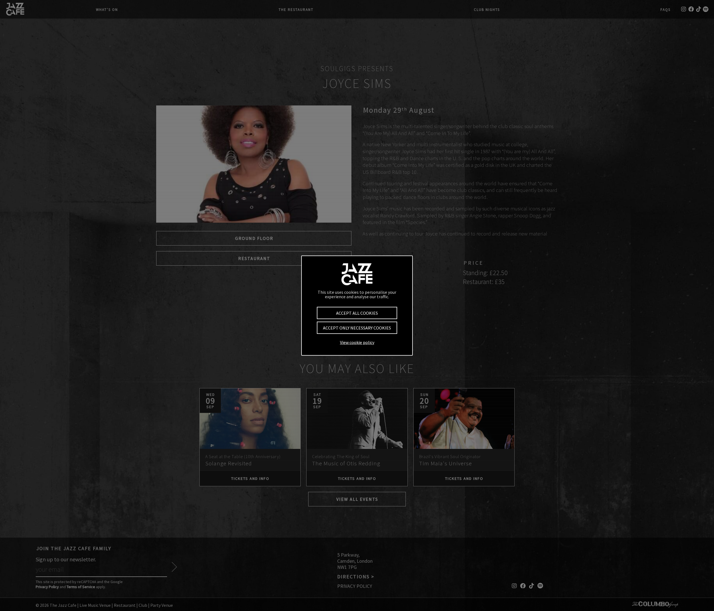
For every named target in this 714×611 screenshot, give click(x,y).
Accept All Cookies (357, 313)
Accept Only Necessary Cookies (357, 328)
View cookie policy (357, 342)
